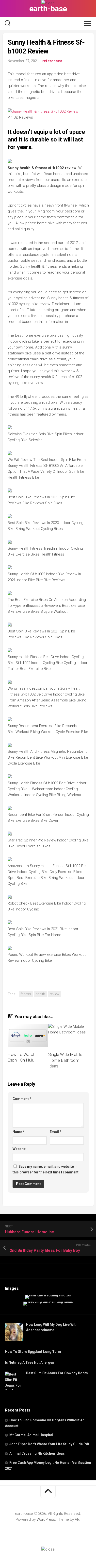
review (55, 994)
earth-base (48, 8)
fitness (26, 994)
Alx (77, 1519)
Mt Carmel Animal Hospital (31, 1435)
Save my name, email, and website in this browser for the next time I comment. (46, 1169)
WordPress (46, 1519)
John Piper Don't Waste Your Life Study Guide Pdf (49, 1444)
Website (19, 1149)
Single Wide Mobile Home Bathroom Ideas (65, 1060)
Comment (22, 1099)
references (52, 61)
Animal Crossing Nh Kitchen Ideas (37, 1453)
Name (19, 1132)
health (40, 994)
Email (55, 1132)
